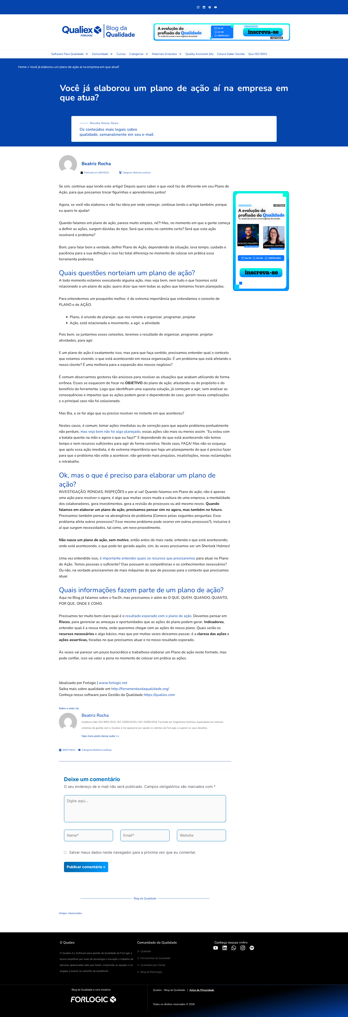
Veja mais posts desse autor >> (100, 736)
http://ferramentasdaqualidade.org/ (140, 688)
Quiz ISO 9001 (258, 54)
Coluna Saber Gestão (231, 54)
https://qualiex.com (159, 694)
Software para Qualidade (67, 54)
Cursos (121, 54)
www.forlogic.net (113, 682)
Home (22, 67)
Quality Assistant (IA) (199, 54)
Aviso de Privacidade (201, 990)
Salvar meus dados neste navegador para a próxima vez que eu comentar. (132, 852)
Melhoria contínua (102, 750)
